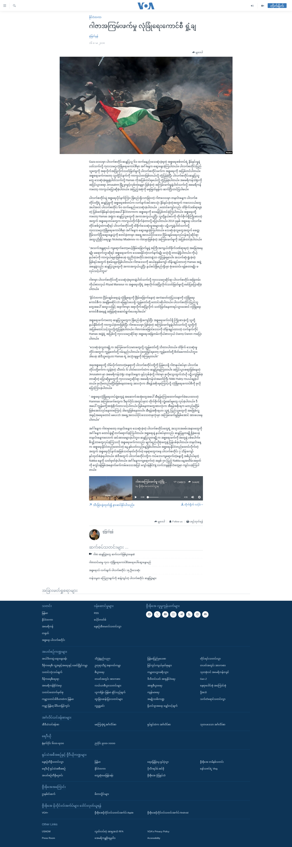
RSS (96, 613)
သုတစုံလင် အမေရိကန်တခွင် (214, 672)
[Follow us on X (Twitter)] (157, 614)
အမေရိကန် (47, 626)
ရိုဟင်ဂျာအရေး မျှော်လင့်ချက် (162, 705)
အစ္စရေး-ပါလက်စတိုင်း (53, 640)
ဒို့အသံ (203, 692)
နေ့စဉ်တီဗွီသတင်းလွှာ (53, 762)
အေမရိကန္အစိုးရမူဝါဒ (105, 838)
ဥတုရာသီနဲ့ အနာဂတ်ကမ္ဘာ (108, 665)
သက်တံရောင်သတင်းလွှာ (212, 699)
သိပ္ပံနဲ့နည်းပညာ (102, 658)
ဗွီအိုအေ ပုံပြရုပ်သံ (156, 775)
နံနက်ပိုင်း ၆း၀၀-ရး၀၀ (53, 743)
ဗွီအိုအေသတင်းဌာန (149, 486)
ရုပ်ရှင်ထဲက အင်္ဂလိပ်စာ (159, 724)
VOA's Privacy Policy (158, 831)
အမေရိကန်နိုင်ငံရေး (52, 685)
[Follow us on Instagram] (173, 614)
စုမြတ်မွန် (93, 36)
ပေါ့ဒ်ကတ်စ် (100, 619)
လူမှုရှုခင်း (100, 705)
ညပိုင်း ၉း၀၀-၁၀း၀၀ (105, 743)
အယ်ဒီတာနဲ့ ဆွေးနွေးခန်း (54, 658)
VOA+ (45, 812)
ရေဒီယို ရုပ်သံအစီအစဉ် (54, 768)
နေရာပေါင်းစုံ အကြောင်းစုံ (213, 685)
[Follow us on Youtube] (165, 614)
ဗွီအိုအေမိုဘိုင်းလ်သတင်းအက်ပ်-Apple (114, 812)
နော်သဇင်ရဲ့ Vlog (208, 768)
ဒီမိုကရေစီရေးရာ (50, 679)
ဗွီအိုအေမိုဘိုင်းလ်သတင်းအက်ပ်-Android (167, 812)
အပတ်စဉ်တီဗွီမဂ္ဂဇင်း (52, 775)
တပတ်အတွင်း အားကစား (107, 679)
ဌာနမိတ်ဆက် (48, 794)
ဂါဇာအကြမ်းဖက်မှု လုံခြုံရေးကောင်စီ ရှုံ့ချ (160, 481)
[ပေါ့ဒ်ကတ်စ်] (197, 614)
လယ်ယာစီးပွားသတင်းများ (108, 685)
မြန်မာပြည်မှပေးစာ (156, 658)
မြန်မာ (45, 613)
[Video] (263, 6)
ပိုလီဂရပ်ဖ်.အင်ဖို (155, 768)
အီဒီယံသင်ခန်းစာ (50, 724)
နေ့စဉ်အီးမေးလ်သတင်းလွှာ (107, 626)
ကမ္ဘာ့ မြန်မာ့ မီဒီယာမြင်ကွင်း (56, 705)
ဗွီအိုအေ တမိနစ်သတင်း (212, 762)
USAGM (46, 831)
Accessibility (153, 838)
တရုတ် (45, 633)
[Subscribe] (205, 614)
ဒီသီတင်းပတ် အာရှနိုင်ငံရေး (161, 679)
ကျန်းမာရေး (153, 692)
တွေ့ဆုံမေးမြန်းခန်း (104, 775)
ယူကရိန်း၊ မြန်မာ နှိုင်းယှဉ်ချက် (110, 692)
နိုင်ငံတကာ (95, 17)
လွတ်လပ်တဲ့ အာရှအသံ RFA (109, 831)
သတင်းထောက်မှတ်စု (52, 692)
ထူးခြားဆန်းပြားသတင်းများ (109, 699)
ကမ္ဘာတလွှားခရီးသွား (157, 672)
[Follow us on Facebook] (149, 614)
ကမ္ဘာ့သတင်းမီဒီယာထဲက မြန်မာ (58, 699)
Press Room (48, 838)
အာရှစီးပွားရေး (154, 685)
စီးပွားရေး (99, 672)
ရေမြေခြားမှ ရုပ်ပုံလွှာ (158, 762)
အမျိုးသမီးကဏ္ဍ (155, 699)
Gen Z (203, 679)
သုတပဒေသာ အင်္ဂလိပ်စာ (212, 724)
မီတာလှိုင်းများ (102, 794)
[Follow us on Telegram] (181, 614)
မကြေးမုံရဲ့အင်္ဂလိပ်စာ (105, 724)
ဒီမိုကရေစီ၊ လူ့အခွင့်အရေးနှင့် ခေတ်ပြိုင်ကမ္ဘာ (65, 665)
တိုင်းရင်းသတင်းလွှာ (210, 658)
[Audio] (252, 6)
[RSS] (189, 614)
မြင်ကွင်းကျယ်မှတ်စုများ (159, 665)
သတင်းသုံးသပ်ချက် (52, 672)
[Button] (197, 52)
